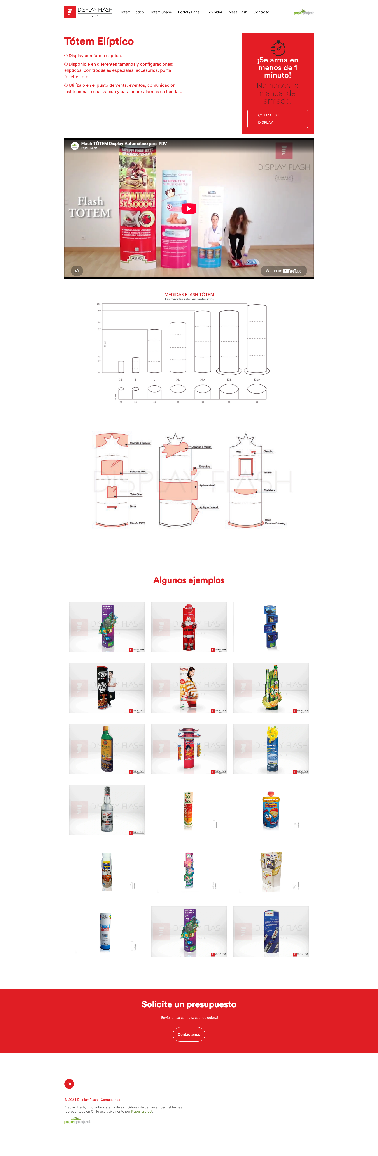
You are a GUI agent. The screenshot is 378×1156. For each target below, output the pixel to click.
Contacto (261, 12)
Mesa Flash (238, 12)
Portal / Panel (189, 12)
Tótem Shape (161, 12)
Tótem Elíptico (132, 12)
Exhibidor (214, 12)
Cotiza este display (270, 119)
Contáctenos (189, 1034)
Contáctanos (110, 1100)
